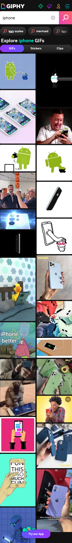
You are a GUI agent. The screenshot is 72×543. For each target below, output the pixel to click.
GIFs (12, 48)
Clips (60, 48)
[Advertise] (49, 6)
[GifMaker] (40, 6)
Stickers (36, 48)
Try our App (36, 534)
